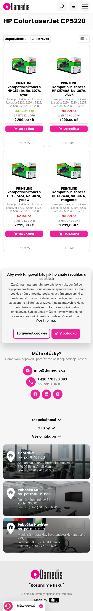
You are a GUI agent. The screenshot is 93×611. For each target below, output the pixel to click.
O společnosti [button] (44, 420)
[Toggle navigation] (62, 6)
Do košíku (26, 128)
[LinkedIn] (46, 394)
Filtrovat (42, 39)
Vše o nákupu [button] (44, 436)
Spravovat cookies (31, 333)
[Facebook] (35, 394)
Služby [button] (44, 428)
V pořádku (68, 333)
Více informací (46, 320)
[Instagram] (58, 394)
